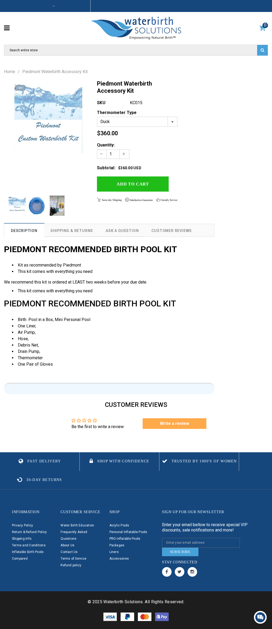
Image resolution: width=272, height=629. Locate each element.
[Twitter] (179, 572)
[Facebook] (167, 572)
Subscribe (180, 552)
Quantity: (106, 144)
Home (9, 71)
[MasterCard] (145, 616)
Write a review (174, 423)
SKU (101, 102)
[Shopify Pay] (162, 616)
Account (43, 6)
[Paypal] (128, 616)
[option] (47, 120)
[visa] (110, 616)
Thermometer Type (117, 112)
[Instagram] (192, 572)
